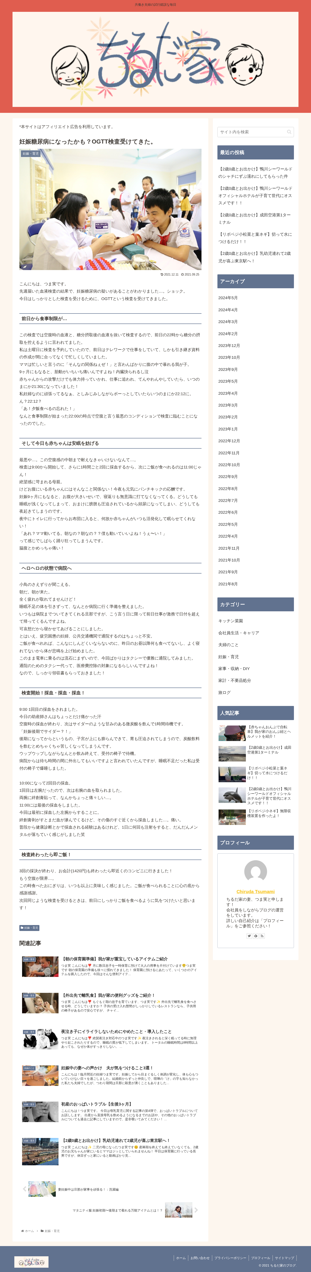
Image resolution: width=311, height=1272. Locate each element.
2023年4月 (228, 393)
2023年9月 (228, 369)
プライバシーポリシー (230, 1258)
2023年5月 (228, 381)
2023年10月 (229, 357)
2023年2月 (228, 417)
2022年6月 (228, 512)
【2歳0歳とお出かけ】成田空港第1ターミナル (254, 219)
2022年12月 (229, 441)
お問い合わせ (200, 1258)
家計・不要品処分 (234, 680)
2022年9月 (228, 476)
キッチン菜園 (230, 621)
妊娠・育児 (31, 927)
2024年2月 (228, 333)
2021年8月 (228, 584)
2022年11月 (229, 453)
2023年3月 (228, 405)
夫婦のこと (228, 644)
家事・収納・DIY (234, 668)
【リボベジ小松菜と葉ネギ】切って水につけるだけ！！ (255, 238)
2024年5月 (228, 298)
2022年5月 (228, 524)
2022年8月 (228, 488)
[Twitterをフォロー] (249, 936)
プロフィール (260, 1258)
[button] (289, 131)
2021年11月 (229, 548)
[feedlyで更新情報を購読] (255, 936)
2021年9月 (228, 572)
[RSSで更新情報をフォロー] (262, 936)
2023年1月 (228, 429)
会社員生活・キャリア (238, 633)
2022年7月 (228, 500)
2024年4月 (228, 310)
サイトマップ (284, 1258)
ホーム (181, 1258)
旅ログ (224, 692)
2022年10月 (229, 465)
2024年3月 (228, 321)
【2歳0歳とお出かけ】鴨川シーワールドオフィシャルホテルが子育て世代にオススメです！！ (255, 195)
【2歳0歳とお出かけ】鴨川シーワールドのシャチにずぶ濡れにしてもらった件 (255, 173)
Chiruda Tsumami (256, 891)
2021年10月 (229, 560)
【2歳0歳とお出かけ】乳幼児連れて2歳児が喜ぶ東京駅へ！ (254, 257)
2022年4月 (228, 536)
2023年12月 (229, 345)
